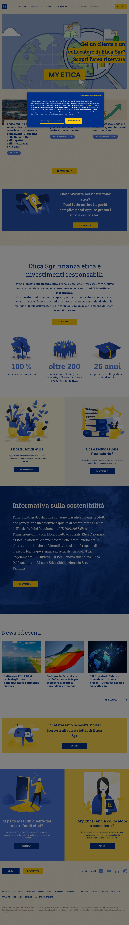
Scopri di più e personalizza (52, 121)
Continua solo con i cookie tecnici (91, 95)
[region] (65, 109)
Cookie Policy (88, 105)
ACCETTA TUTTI (74, 121)
